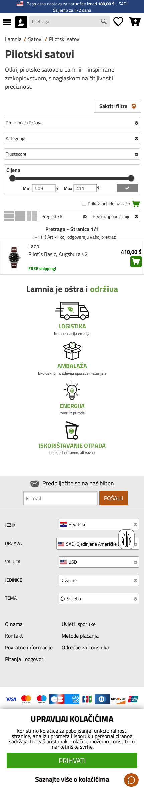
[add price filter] (127, 188)
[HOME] (21, 22)
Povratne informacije (29, 647)
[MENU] (6, 22)
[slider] (12, 178)
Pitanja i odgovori (25, 659)
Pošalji (113, 498)
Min (27, 188)
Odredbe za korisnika (85, 647)
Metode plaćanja (80, 636)
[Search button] (105, 22)
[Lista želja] (118, 22)
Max (68, 188)
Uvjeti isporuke (79, 624)
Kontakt (14, 636)
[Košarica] (135, 22)
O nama (14, 624)
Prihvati (72, 760)
